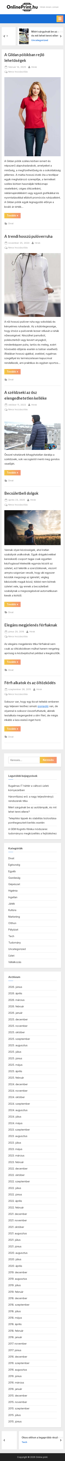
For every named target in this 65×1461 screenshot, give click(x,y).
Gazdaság (14, 877)
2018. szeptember (18, 1304)
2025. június (15, 1058)
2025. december (18, 1019)
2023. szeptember (19, 1129)
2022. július (14, 1188)
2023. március (16, 1155)
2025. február (16, 1077)
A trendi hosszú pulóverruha (28, 236)
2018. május (15, 1317)
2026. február (16, 1006)
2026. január (15, 1012)
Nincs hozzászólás (18, 72)
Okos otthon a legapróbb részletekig (31, 1437)
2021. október (16, 1226)
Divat (11, 223)
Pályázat (13, 929)
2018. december (17, 1298)
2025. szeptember (19, 1038)
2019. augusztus (17, 1278)
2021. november (17, 1220)
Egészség (14, 864)
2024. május (15, 1123)
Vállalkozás (14, 962)
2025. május (15, 1064)
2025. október (16, 1032)
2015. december (17, 1395)
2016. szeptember (18, 1363)
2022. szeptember (19, 1181)
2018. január (15, 1337)
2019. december (17, 1272)
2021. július (14, 1239)
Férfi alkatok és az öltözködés (30, 682)
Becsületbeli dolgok (21, 493)
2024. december (18, 1084)
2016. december (17, 1356)
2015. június (15, 1421)
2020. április (15, 1265)
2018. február (15, 1330)
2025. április (15, 1071)
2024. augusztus (18, 1110)
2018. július (14, 1311)
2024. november (18, 1090)
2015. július (14, 1415)
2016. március (16, 1382)
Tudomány (14, 942)
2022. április (15, 1200)
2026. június (15, 986)
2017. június (14, 1350)
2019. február (15, 1291)
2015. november (17, 1402)
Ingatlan (12, 897)
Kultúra (12, 910)
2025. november (18, 1025)
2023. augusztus (17, 1136)
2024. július (14, 1116)
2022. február (16, 1207)
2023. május (15, 1149)
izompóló (43, 706)
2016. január (15, 1388)
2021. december (17, 1213)
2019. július (14, 1285)
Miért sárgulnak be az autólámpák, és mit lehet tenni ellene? (40, 33)
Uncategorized (28, 40)
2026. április (15, 993)
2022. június (15, 1194)
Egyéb (12, 871)
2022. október (16, 1174)
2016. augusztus (17, 1369)
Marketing (14, 916)
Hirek (34, 67)
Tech (11, 936)
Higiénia (13, 890)
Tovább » (14, 216)
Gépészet (14, 884)
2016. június (15, 1376)
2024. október (16, 1097)
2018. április (15, 1324)
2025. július (14, 1051)
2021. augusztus (17, 1233)
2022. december (18, 1168)
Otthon (12, 923)
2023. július (14, 1142)
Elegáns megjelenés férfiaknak (30, 625)
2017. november (17, 1343)
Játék (11, 903)
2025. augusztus (18, 1045)
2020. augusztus (18, 1252)
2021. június (14, 1246)
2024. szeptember (19, 1103)
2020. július (14, 1259)
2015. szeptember (18, 1408)
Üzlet (11, 955)
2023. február (16, 1162)
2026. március (16, 999)
